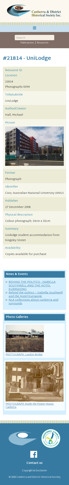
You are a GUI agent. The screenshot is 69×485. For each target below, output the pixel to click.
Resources (42, 43)
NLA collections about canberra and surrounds (33, 301)
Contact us (34, 463)
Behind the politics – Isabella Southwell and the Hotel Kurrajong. (36, 294)
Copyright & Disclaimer (34, 471)
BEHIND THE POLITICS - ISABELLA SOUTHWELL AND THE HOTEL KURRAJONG (32, 286)
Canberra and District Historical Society (38, 477)
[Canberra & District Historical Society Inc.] (34, 11)
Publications (27, 43)
